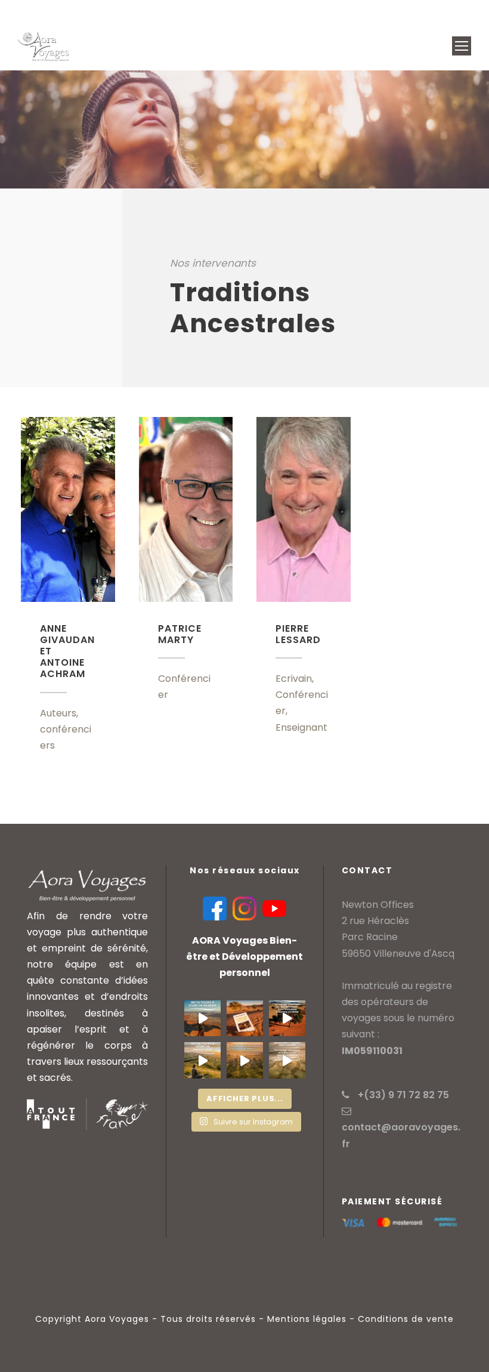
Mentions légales (306, 1319)
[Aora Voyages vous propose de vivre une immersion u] (202, 1018)
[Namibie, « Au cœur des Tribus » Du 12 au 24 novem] (245, 1018)
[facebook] (423, 11)
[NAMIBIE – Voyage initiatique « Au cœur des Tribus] (287, 1018)
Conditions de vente (406, 1319)
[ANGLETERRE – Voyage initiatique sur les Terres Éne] (287, 1060)
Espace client (301, 11)
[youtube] (443, 11)
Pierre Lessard (298, 634)
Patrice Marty (180, 634)
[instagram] (465, 11)
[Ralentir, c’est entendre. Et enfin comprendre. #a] (245, 1060)
